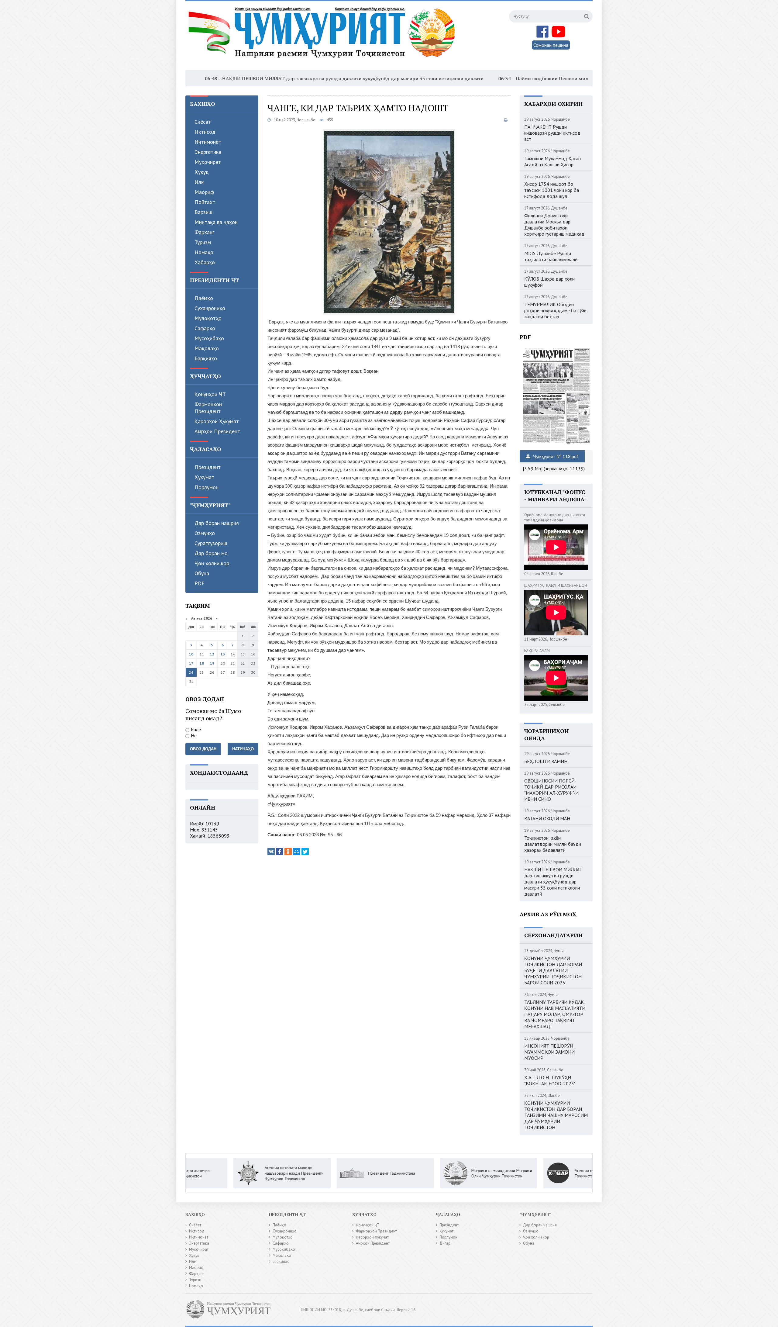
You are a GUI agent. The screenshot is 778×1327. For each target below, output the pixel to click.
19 (212, 663)
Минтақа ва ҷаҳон (216, 222)
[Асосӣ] (323, 36)
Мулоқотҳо (208, 318)
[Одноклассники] (288, 851)
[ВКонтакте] (271, 851)
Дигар (444, 1243)
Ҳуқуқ (201, 171)
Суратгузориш (210, 543)
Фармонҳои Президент (208, 408)
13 (223, 654)
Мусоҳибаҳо (209, 338)
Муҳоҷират (207, 161)
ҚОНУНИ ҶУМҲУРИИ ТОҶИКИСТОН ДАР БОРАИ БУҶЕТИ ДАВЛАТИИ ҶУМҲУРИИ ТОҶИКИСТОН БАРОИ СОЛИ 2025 (553, 970)
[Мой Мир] (296, 851)
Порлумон (206, 487)
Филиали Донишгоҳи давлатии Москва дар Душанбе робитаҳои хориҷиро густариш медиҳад (554, 225)
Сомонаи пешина (550, 45)
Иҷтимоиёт (207, 141)
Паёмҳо (203, 298)
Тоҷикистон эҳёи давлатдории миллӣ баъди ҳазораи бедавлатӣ (552, 844)
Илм (199, 181)
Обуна (201, 573)
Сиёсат (202, 121)
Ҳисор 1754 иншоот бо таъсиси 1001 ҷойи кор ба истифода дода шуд (551, 190)
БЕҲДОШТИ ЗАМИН (545, 761)
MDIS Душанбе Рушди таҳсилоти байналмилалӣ (551, 256)
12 (212, 654)
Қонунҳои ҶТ (210, 394)
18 (202, 663)
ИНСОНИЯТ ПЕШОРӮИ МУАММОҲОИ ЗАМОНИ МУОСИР (549, 1052)
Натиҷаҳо (243, 749)
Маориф (204, 191)
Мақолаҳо (206, 348)
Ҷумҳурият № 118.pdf (555, 456)
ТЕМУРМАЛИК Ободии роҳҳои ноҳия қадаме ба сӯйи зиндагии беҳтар (555, 310)
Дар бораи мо (211, 553)
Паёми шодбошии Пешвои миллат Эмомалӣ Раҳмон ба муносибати (518, 78)
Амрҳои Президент (217, 431)
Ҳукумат (204, 477)
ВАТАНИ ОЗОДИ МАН (547, 818)
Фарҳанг (204, 232)
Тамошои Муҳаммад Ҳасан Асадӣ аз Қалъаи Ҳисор (552, 161)
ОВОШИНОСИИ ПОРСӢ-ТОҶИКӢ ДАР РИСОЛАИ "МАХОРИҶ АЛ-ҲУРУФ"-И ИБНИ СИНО (551, 790)
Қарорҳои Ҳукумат (216, 421)
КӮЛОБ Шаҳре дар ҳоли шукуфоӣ (549, 282)
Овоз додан (203, 749)
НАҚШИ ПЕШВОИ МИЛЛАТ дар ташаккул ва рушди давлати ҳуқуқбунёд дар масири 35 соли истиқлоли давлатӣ (277, 78)
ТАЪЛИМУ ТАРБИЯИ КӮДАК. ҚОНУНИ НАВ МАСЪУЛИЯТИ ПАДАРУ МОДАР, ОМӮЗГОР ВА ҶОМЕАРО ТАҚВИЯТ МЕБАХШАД (554, 1014)
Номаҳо (203, 252)
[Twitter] (305, 851)
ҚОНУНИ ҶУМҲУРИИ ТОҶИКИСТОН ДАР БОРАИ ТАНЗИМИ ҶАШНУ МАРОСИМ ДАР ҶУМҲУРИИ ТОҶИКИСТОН (556, 1115)
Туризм (202, 242)
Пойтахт (204, 202)
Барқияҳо (205, 358)
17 (191, 663)
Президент (207, 467)
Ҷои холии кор (211, 563)
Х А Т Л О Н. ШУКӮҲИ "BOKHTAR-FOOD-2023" (550, 1080)
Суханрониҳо (209, 308)
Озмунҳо (204, 533)
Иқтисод (204, 131)
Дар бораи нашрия (216, 523)
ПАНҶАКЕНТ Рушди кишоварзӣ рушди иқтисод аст (552, 133)
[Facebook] (279, 851)
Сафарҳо (204, 328)
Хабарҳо (204, 262)
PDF (199, 583)
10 (191, 654)
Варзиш (203, 212)
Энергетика (207, 151)
